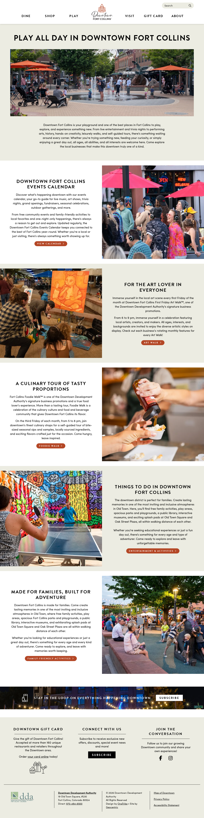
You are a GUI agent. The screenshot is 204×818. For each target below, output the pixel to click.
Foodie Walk (49, 446)
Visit (129, 16)
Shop (50, 16)
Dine (26, 16)
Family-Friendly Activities (49, 658)
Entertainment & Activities (151, 551)
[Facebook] (160, 758)
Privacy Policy (161, 799)
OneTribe (122, 803)
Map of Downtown (164, 792)
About (177, 16)
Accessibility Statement (166, 805)
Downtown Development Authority (77, 792)
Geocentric (112, 807)
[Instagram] (170, 758)
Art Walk (151, 342)
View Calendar (49, 243)
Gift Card (153, 16)
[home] (102, 12)
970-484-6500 (74, 803)
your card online (38, 756)
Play (74, 16)
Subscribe (169, 698)
